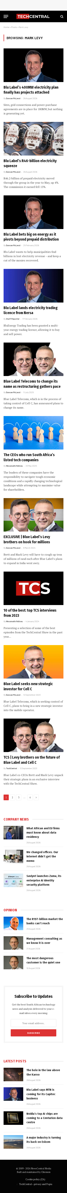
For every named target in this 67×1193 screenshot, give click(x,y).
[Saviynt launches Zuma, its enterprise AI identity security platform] (13, 880)
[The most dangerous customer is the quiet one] (13, 962)
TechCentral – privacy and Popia (35, 1184)
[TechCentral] (33, 16)
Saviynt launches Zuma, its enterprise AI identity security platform (43, 880)
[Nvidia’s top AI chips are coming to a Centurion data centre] (13, 1118)
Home (6, 27)
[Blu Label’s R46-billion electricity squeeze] (33, 138)
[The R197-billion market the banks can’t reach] (13, 923)
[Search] (61, 16)
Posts (14, 27)
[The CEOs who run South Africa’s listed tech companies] (33, 433)
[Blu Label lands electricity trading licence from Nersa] (33, 285)
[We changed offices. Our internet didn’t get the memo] (13, 856)
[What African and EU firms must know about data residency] (13, 832)
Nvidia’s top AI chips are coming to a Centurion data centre (44, 1118)
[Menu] (6, 16)
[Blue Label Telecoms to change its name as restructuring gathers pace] (33, 359)
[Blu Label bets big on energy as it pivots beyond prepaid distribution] (33, 212)
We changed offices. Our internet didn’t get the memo (42, 856)
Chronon (45, 1172)
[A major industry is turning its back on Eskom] (13, 1142)
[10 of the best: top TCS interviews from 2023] (33, 588)
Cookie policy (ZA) (35, 1179)
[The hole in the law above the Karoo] (13, 1074)
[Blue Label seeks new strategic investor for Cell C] (33, 662)
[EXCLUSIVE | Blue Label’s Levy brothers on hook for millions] (33, 515)
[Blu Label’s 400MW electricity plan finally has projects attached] (33, 65)
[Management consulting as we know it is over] (13, 943)
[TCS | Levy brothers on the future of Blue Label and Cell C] (33, 735)
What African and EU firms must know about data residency (43, 832)
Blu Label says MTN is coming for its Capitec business (40, 1094)
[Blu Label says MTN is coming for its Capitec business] (13, 1094)
